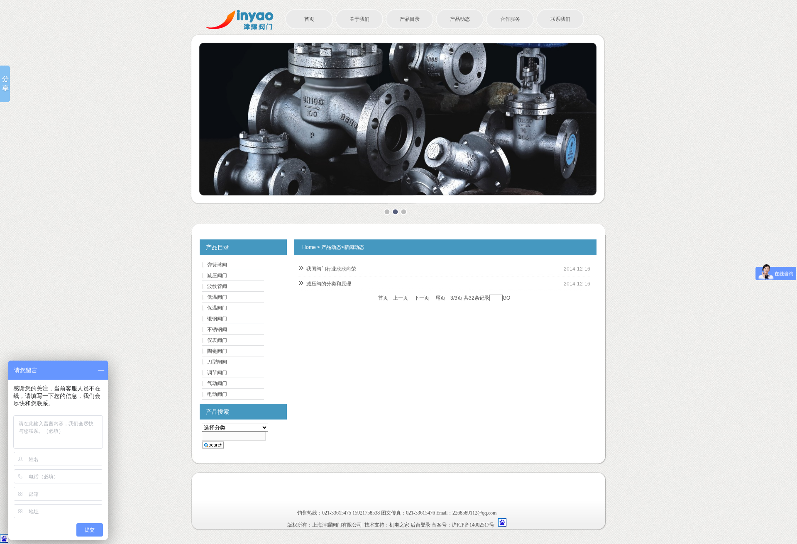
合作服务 (510, 19)
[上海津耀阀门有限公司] (239, 29)
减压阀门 (217, 275)
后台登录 (420, 525)
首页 (309, 19)
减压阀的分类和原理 (328, 284)
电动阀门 (217, 394)
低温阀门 (217, 297)
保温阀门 (217, 308)
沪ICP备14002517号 (473, 525)
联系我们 (560, 19)
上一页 (400, 298)
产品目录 (410, 19)
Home (309, 247)
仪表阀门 (217, 340)
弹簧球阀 (217, 265)
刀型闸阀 (217, 362)
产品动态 (460, 19)
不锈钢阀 (217, 329)
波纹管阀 (217, 286)
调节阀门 (217, 373)
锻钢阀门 (217, 319)
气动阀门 (217, 383)
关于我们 (359, 19)
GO (506, 298)
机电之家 (399, 525)
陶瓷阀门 (217, 351)
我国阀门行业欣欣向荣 (331, 269)
